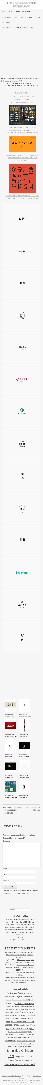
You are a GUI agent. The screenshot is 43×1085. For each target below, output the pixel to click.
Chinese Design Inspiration (15, 78)
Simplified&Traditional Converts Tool (18, 28)
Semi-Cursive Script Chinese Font (20, 1046)
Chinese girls (24, 1006)
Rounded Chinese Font (25, 1044)
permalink (26, 99)
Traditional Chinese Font (19, 1064)
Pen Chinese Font (19, 1034)
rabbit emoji (22, 1037)
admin (26, 92)
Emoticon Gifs (26, 1018)
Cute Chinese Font (15, 1012)
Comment (7, 841)
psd (15, 1037)
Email (5, 874)
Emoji (38, 17)
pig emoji (29, 1034)
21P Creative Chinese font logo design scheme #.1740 (12, 810)
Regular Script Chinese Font (24, 1041)
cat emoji (26, 1000)
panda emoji (23, 1032)
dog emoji (27, 1012)
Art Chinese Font (14, 993)
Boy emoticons (17, 1000)
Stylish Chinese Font (25, 1060)
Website (6, 880)
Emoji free (31, 1015)
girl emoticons (17, 1022)
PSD (21, 17)
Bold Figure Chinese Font (23, 996)
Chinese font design (13, 1006)
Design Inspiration (23, 12)
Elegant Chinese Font (19, 1015)
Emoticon (8, 1018)
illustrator (20, 1025)
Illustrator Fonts (9, 17)
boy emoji (8, 1000)
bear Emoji (25, 993)
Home (3, 78)
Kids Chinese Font (20, 1028)
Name (5, 868)
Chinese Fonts (8, 12)
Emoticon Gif (16, 1018)
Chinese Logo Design (14, 1009)
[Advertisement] (21, 54)
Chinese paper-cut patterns (27, 1009)
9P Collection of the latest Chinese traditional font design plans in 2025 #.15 (20, 954)
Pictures (6, 22)
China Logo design (24, 1003)
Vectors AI (29, 17)
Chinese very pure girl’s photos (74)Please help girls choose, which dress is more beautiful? (20, 980)
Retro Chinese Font (11, 1044)
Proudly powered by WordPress (11, 1076)
